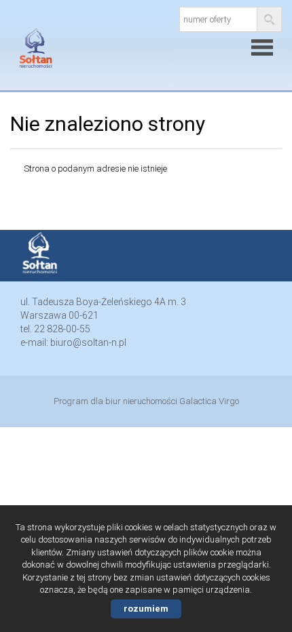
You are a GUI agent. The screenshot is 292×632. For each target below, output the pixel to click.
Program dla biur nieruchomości (116, 401)
